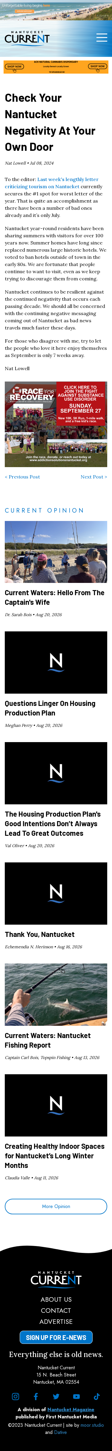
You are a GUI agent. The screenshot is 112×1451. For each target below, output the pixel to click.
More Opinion (56, 1206)
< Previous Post (22, 477)
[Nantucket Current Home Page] (27, 38)
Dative (60, 1432)
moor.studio (92, 1425)
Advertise (56, 1321)
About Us (56, 1299)
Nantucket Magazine (70, 1409)
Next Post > (94, 477)
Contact (56, 1310)
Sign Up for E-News (56, 1337)
